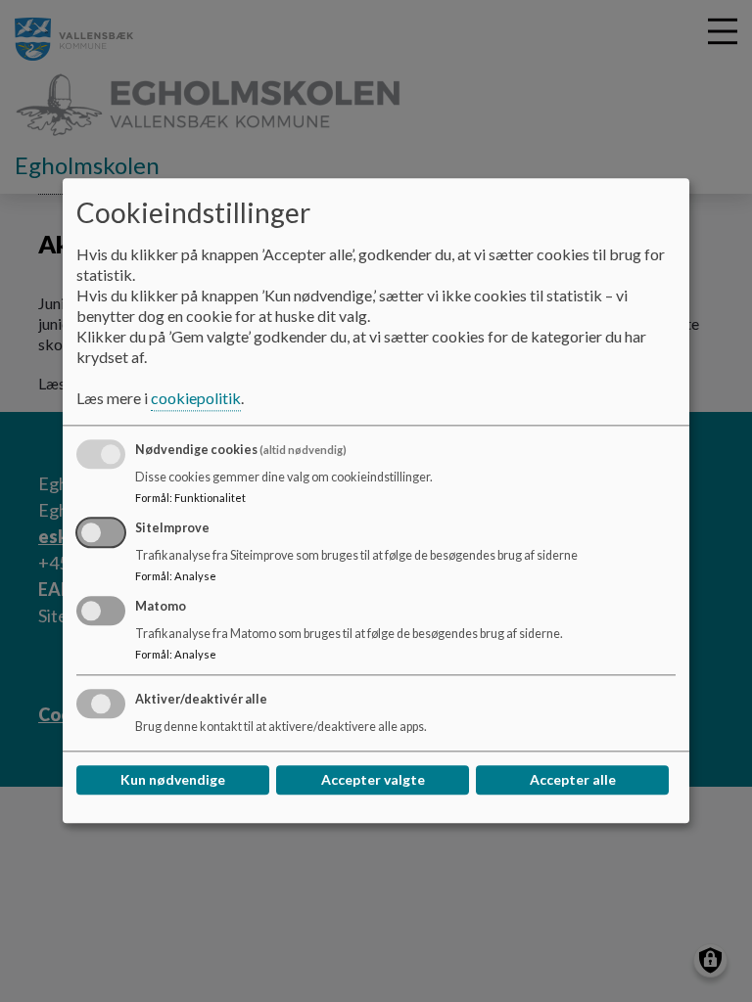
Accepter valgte (373, 780)
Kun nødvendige (172, 780)
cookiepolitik (196, 398)
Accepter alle (573, 780)
